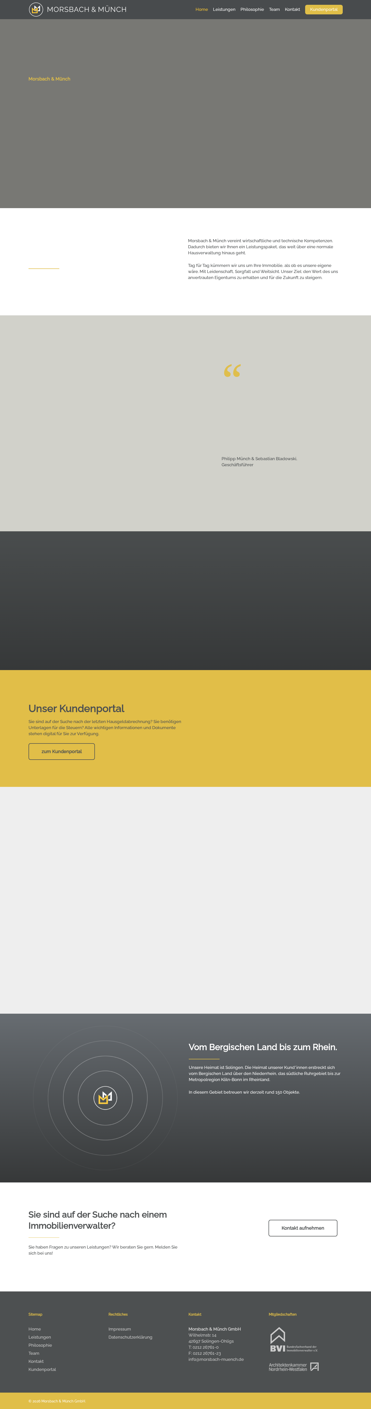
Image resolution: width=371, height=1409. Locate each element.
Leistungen (40, 1337)
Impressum (120, 1329)
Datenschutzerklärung (130, 1337)
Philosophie (40, 1345)
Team (34, 1353)
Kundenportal (42, 1369)
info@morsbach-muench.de (216, 1359)
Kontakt (36, 1361)
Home (35, 1329)
